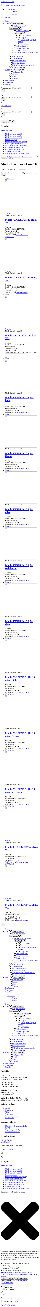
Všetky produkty (17, 72)
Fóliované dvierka (22, 31)
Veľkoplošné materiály (19, 61)
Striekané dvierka (22, 46)
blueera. (11, 1149)
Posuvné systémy (27, 157)
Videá (7, 1112)
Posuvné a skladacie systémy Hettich (17, 153)
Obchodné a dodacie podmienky (16, 1126)
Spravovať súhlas (7, 1285)
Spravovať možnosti (8, 1272)
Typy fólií (24, 38)
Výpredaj (15, 78)
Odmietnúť (10, 1278)
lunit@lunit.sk (5, 1142)
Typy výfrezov (26, 35)
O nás (7, 23)
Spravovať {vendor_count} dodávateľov (16, 1273)
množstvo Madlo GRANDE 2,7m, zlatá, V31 (20, 352)
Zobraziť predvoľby (21, 1278)
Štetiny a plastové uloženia (14, 144)
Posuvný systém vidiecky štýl (15, 149)
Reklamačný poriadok (12, 1132)
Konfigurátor (9, 80)
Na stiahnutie (9, 1118)
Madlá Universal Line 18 (13, 134)
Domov (7, 21)
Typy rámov (25, 44)
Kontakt (8, 84)
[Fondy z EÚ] (2, 1153)
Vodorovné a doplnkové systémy (16, 142)
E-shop (7, 70)
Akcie (14, 76)
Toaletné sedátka (17, 58)
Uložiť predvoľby (7, 1280)
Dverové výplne (17, 56)
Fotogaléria (9, 1110)
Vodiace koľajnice (11, 140)
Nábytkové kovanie (13, 157)
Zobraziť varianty (22, 235)
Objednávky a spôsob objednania (23, 65)
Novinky (15, 74)
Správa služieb (20, 1272)
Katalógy (8, 1108)
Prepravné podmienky (12, 1130)
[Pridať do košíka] (6, 357)
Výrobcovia (9, 82)
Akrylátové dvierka (22, 48)
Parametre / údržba (18, 63)
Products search (6, 88)
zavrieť (3, 1294)
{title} (3, 1283)
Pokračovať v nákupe (8, 1305)
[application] (10, 23)
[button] (20, 1221)
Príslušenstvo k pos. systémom (15, 145)
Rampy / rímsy (21, 50)
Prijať (3, 1278)
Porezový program (18, 67)
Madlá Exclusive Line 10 (13, 138)
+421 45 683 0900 (7, 1140)
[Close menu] (3, 924)
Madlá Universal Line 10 (13, 136)
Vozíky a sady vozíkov (12, 151)
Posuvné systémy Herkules (14, 147)
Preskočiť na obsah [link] (7, 2)
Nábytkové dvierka (18, 26)
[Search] (2, 90)
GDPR (7, 1128)
